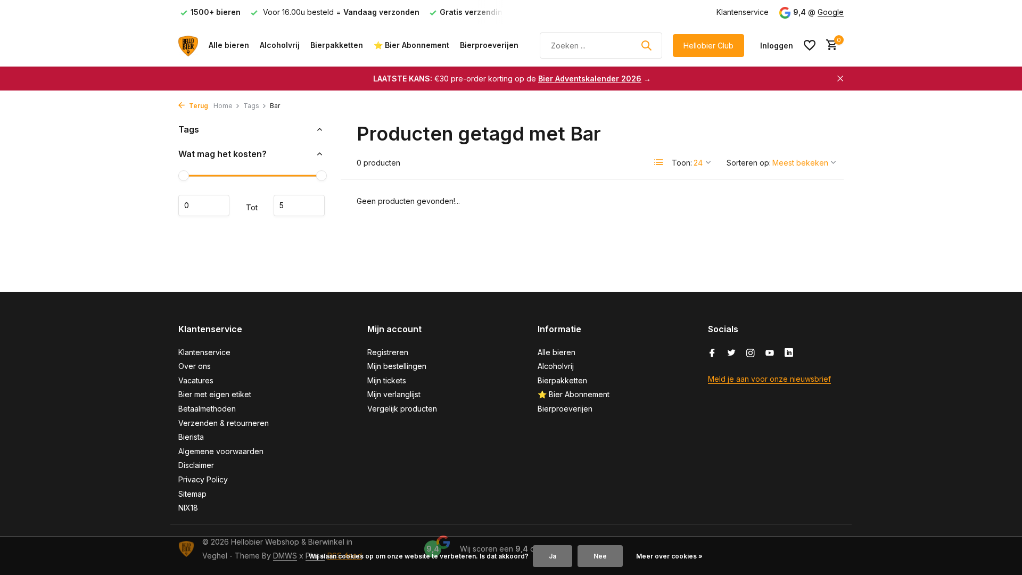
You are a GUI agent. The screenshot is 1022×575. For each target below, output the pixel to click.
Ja (552, 556)
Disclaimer (196, 465)
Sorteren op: (749, 162)
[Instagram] (750, 354)
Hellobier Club (708, 45)
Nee (600, 556)
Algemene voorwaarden (220, 451)
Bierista (191, 436)
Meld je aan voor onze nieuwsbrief (769, 378)
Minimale (203, 205)
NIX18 (188, 507)
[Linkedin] (789, 354)
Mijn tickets (386, 380)
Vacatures (195, 380)
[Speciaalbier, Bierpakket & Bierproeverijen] (188, 45)
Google (831, 12)
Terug (197, 106)
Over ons (194, 366)
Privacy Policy (203, 479)
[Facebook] (712, 354)
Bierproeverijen (489, 45)
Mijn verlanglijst (394, 394)
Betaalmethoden (207, 408)
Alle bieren (229, 45)
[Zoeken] (646, 45)
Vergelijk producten (402, 408)
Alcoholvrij (280, 45)
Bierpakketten (336, 45)
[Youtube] (769, 354)
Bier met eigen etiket (214, 394)
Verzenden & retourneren (223, 423)
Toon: (682, 162)
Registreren (387, 352)
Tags (251, 106)
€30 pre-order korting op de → (512, 78)
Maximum (299, 205)
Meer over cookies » (669, 556)
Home (223, 106)
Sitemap (192, 493)
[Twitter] (731, 354)
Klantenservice (742, 12)
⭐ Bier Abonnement (411, 45)
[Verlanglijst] (809, 45)
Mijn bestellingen (396, 366)
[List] (659, 162)
